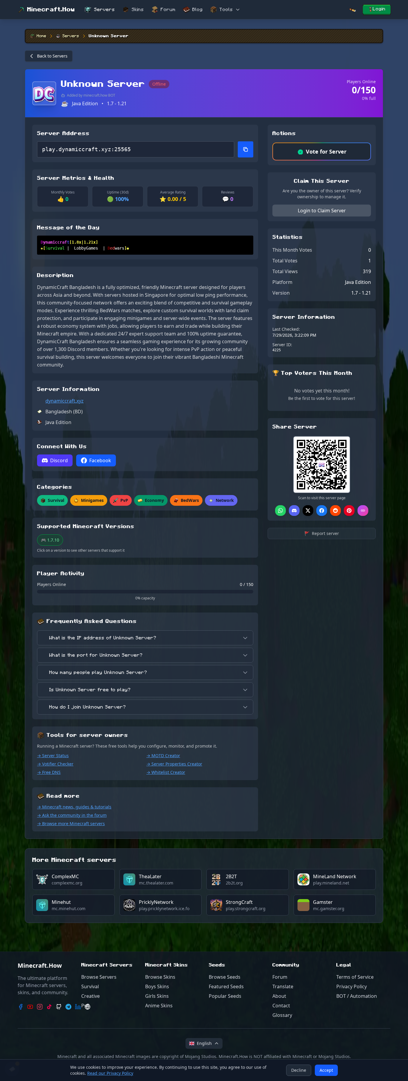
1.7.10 (50, 540)
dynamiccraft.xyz (64, 401)
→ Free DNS (49, 772)
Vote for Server (326, 151)
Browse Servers (98, 977)
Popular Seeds (225, 996)
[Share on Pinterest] (349, 510)
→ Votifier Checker (55, 764)
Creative (90, 996)
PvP (85, 1005)
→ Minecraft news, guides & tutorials (74, 807)
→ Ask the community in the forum (72, 815)
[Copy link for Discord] (294, 510)
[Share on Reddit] (335, 510)
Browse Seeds (224, 977)
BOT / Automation (356, 996)
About (279, 996)
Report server (321, 533)
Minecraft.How (51, 10)
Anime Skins (159, 1005)
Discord (59, 460)
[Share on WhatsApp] (280, 510)
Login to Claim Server (322, 210)
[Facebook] (21, 1007)
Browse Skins (160, 977)
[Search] (352, 10)
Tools (226, 9)
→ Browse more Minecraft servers (71, 823)
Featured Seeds (226, 986)
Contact (281, 1005)
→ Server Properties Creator (174, 764)
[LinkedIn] (78, 1007)
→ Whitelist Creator (165, 772)
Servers (104, 9)
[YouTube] (30, 1007)
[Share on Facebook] (321, 510)
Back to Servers (52, 56)
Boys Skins (157, 986)
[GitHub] (59, 1007)
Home (41, 36)
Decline (298, 1070)
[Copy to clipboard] (245, 149)
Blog (197, 9)
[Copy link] (363, 510)
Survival (90, 986)
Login (379, 9)
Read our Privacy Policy (110, 1073)
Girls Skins (157, 996)
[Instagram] (40, 1007)
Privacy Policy (351, 986)
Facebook (100, 460)
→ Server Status (53, 755)
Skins (138, 9)
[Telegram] (68, 1007)
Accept (326, 1070)
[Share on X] (308, 510)
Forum (168, 9)
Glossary (282, 1015)
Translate (282, 986)
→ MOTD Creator (163, 755)
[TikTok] (49, 1007)
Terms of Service (355, 977)
